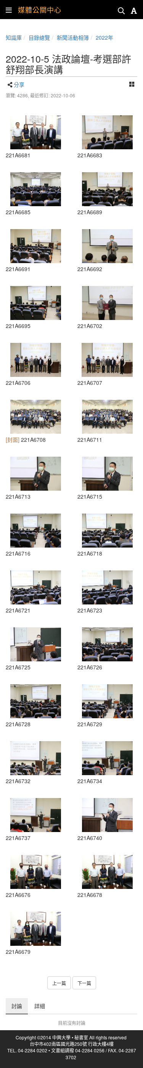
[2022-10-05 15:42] (107, 132)
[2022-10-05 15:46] (107, 303)
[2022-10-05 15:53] (36, 758)
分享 (19, 84)
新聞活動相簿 (73, 37)
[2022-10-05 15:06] (36, 872)
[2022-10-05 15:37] (36, 929)
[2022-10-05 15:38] (36, 132)
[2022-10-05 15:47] (36, 417)
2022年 (104, 37)
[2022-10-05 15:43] (36, 246)
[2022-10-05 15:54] (36, 815)
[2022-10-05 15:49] (36, 644)
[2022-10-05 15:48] (107, 531)
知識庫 (14, 37)
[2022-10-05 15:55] (107, 815)
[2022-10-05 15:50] (107, 644)
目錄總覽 (39, 37)
